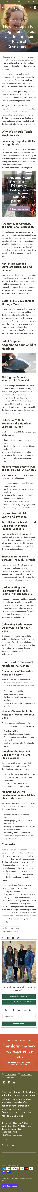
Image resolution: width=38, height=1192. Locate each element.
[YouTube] (14, 1082)
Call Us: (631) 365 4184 (19, 996)
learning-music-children (9, 931)
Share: (3, 937)
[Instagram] (9, 1082)
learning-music (15, 928)
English (3, 1166)
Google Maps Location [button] (8, 1140)
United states (15, 1166)
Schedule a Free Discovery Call (19, 1002)
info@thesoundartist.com (13, 1134)
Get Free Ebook (19, 1024)
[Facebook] (4, 1082)
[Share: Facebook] (8, 937)
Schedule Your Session (19, 209)
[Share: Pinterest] (17, 937)
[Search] (31, 7)
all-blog (5, 928)
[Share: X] (13, 937)
